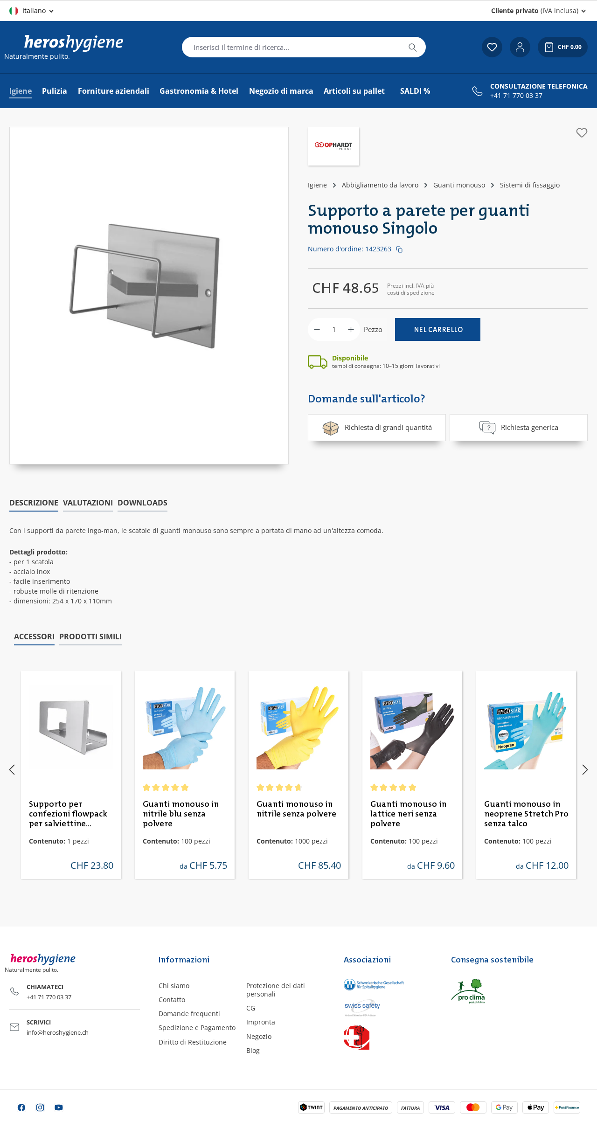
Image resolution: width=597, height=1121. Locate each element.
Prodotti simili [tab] (90, 636)
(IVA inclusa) (534, 10)
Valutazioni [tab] (88, 503)
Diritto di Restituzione (193, 1042)
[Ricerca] (413, 47)
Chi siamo (174, 985)
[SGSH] (388, 984)
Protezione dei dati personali (275, 989)
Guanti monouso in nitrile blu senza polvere (181, 814)
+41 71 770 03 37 (516, 95)
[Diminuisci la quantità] (317, 329)
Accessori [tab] (34, 636)
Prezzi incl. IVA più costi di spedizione (411, 289)
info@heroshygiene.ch (58, 1032)
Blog (253, 1050)
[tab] (33, 503)
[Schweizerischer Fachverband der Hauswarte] (388, 1037)
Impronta (260, 1021)
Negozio (258, 1036)
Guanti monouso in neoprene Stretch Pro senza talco (526, 814)
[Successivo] (585, 769)
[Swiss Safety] (388, 1007)
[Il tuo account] (520, 47)
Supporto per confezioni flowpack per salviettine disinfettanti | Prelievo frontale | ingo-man (68, 814)
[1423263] (149, 286)
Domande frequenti (189, 1013)
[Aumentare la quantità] (351, 329)
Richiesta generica (529, 427)
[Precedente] (12, 769)
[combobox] (291, 47)
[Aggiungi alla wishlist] (582, 132)
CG (250, 1007)
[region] (149, 295)
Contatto (172, 999)
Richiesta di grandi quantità (388, 427)
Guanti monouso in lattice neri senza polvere (408, 814)
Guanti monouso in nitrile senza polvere (296, 809)
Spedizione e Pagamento (197, 1027)
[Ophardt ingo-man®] (333, 147)
